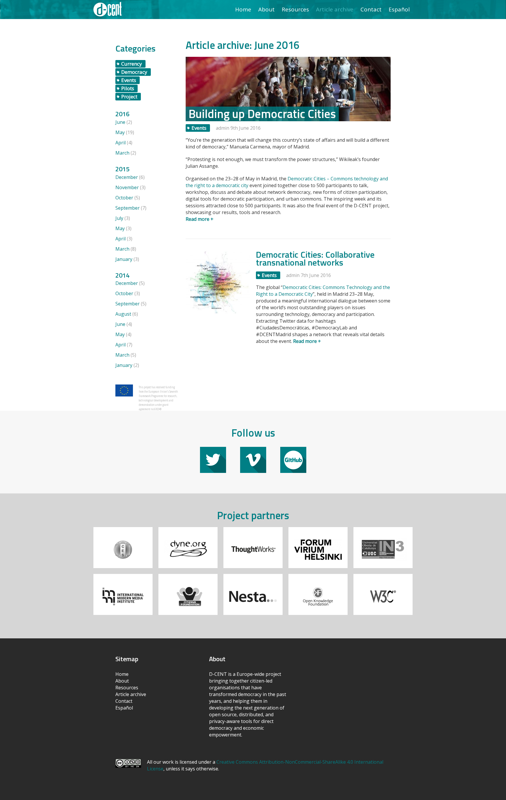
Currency (131, 63)
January (123, 259)
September (127, 208)
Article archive (334, 9)
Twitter (213, 449)
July (119, 218)
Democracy (134, 72)
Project (129, 96)
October (124, 197)
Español (399, 9)
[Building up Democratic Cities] (288, 88)
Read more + (199, 219)
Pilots (127, 88)
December (126, 177)
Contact (371, 9)
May (120, 132)
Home (243, 9)
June (120, 122)
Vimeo (253, 449)
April (120, 142)
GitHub (293, 449)
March (122, 153)
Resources (295, 9)
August (123, 314)
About (266, 9)
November (127, 187)
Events (128, 80)
